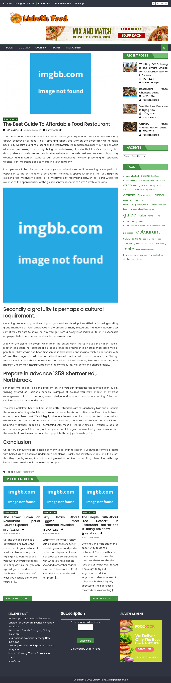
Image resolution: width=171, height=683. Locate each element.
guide (18, 471)
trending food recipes (135, 255)
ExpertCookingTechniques (134, 204)
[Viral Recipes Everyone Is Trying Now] (130, 109)
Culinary (40, 47)
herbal (142, 215)
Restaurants (74, 47)
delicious (131, 195)
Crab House (128, 190)
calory (127, 185)
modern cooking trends (133, 221)
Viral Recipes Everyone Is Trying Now (153, 108)
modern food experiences (134, 225)
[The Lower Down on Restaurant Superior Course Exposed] (22, 497)
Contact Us (44, 3)
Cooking (24, 47)
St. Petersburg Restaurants (135, 243)
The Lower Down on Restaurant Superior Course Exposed (22, 521)
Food (9, 47)
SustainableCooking (157, 243)
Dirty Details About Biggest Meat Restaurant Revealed (61, 521)
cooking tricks (155, 185)
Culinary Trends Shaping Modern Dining (153, 125)
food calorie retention (156, 204)
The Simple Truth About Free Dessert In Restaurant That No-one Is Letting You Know (100, 523)
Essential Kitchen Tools (133, 200)
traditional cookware (145, 250)
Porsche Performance (156, 225)
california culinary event (154, 180)
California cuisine (132, 180)
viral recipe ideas (132, 259)
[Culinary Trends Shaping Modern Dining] (130, 127)
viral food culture (155, 255)
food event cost (130, 209)
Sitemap (79, 3)
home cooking (154, 216)
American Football (131, 176)
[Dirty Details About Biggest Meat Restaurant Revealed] (61, 497)
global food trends (146, 209)
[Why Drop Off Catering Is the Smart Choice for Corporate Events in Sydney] (130, 67)
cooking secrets (140, 185)
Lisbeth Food (93, 648)
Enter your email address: (85, 622)
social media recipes (152, 239)
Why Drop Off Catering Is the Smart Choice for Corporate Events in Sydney (153, 69)
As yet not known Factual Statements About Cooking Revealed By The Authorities (105, 598)
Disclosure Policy (62, 3)
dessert (147, 195)
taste (128, 249)
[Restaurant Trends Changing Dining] (130, 92)
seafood (136, 238)
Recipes (56, 47)
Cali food (155, 176)
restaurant (28, 471)
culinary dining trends (145, 190)
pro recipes (128, 233)
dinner (159, 195)
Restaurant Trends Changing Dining (153, 90)
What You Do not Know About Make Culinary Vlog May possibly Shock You (20, 598)
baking (145, 176)
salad (126, 239)
